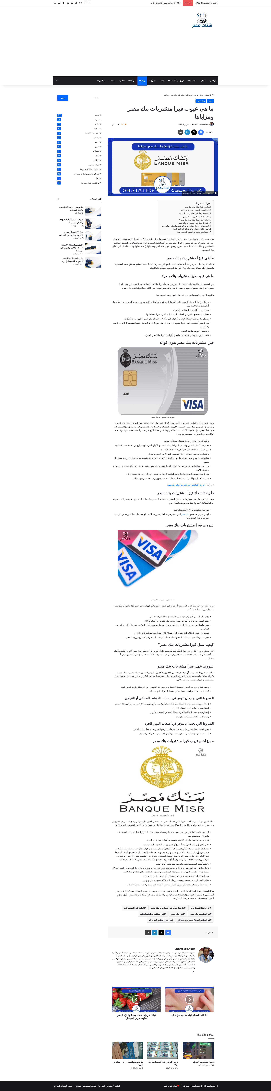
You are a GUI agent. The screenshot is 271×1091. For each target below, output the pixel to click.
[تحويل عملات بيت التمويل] (198, 1050)
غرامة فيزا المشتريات (134, 907)
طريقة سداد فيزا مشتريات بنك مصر (193, 213)
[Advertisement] (135, 55)
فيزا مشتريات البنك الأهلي (152, 913)
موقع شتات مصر (170, 1086)
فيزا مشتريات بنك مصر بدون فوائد (194, 210)
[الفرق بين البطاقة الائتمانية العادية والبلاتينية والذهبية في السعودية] (93, 248)
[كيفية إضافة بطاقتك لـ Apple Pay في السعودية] (93, 223)
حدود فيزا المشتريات (200, 907)
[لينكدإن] (187, 132)
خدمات (193, 80)
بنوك (143, 80)
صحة (113, 80)
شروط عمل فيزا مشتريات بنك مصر (193, 223)
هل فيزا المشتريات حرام (160, 919)
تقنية (162, 80)
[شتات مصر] (202, 20)
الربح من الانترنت (177, 80)
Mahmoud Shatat (201, 124)
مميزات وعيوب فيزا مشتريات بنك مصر (192, 232)
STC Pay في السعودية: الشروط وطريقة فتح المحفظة (160, 3)
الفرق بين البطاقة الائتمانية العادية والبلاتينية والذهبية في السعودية (71, 248)
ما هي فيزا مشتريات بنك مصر (196, 207)
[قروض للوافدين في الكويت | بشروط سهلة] (162, 1050)
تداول (152, 80)
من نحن (78, 1086)
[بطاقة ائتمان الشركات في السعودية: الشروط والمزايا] (93, 262)
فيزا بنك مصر (177, 913)
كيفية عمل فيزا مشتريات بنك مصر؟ (194, 220)
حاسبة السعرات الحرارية (63, 1086)
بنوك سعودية (93, 165)
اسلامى (102, 80)
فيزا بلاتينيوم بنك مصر (200, 913)
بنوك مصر (201, 101)
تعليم (122, 80)
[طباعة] (180, 132)
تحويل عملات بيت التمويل (203, 1062)
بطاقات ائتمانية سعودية (89, 169)
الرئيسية (212, 80)
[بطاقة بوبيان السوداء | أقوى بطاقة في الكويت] (127, 1050)
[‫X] (194, 132)
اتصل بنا (101, 1086)
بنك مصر (185, 514)
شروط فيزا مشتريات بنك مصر (195, 216)
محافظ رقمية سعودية (90, 183)
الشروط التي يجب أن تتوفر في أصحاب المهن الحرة (191, 229)
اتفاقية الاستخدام (113, 1086)
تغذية (97, 124)
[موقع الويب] (193, 972)
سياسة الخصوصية (89, 1086)
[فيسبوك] (201, 132)
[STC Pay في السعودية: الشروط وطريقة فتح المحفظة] (93, 236)
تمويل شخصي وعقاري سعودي (86, 174)
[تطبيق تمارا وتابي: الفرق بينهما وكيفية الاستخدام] (93, 211)
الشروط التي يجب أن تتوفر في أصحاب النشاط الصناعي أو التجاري (185, 226)
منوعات (96, 138)
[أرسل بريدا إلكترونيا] (193, 124)
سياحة (132, 80)
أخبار (203, 80)
